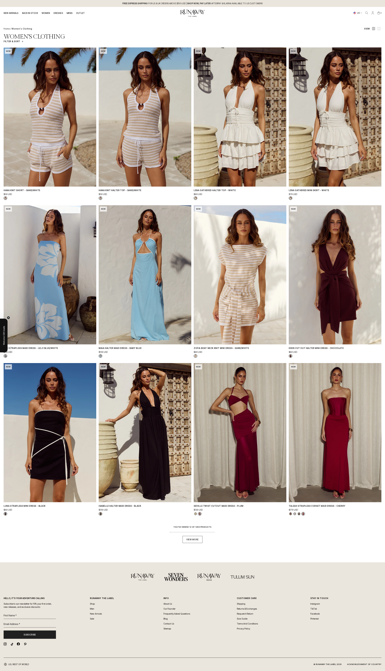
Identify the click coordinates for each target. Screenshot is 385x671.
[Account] (372, 13)
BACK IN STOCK (30, 13)
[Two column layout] (379, 28)
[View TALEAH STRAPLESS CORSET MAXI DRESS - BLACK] (299, 514)
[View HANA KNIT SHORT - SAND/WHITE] (5, 198)
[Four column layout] (373, 28)
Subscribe (30, 634)
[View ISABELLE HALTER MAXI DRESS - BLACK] (100, 514)
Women (46, 13)
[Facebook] (18, 644)
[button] (4, 335)
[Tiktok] (11, 644)
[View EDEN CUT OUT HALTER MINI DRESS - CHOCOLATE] (290, 356)
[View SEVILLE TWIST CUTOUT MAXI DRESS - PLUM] (200, 514)
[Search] (366, 13)
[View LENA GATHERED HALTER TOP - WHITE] (195, 198)
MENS (70, 13)
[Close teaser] (8, 317)
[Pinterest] (24, 644)
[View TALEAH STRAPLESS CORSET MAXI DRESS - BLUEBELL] (295, 514)
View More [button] (192, 539)
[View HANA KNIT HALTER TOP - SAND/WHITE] (100, 198)
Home (7, 28)
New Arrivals (11, 13)
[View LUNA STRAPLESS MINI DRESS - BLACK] (5, 514)
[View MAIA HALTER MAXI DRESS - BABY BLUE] (100, 356)
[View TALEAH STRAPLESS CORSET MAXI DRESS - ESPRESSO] (290, 514)
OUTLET (80, 13)
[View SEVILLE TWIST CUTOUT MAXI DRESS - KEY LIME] (195, 514)
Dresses (58, 13)
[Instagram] (5, 644)
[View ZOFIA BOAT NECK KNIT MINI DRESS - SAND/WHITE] (195, 356)
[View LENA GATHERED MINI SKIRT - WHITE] (290, 198)
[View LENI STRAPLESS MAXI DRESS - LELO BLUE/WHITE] (5, 356)
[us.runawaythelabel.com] (192, 13)
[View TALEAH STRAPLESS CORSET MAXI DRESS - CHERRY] (303, 514)
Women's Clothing (22, 28)
